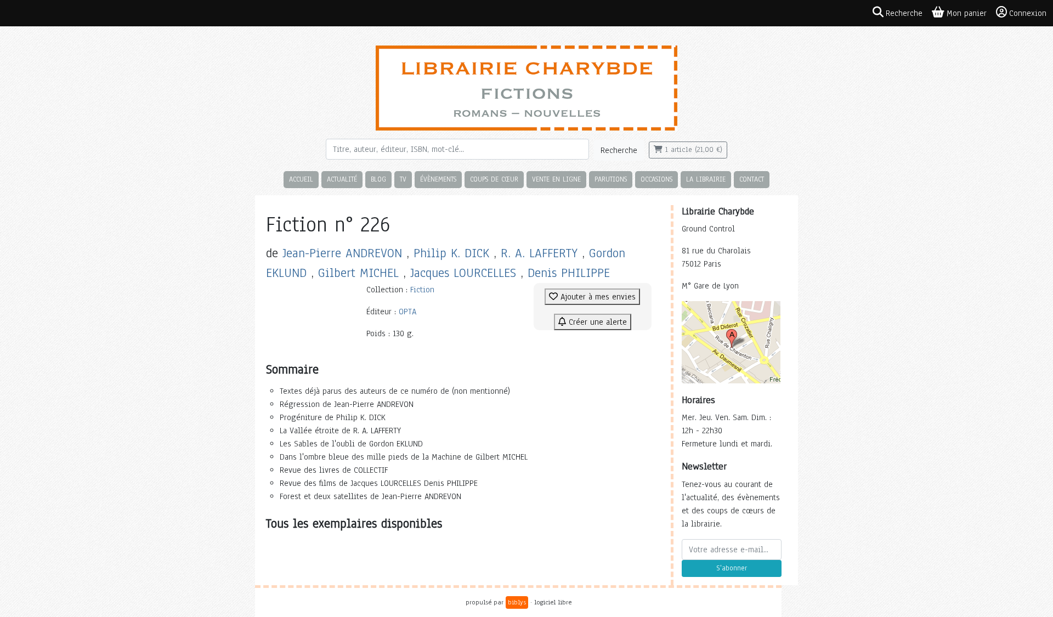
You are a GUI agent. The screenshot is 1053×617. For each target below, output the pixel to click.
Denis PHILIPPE (569, 272)
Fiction (422, 289)
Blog (378, 179)
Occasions (656, 179)
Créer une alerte (596, 321)
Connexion (1027, 13)
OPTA (407, 311)
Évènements (438, 179)
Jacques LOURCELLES (463, 272)
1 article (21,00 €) (692, 150)
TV (403, 179)
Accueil (301, 179)
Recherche (619, 150)
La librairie (706, 179)
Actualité (342, 179)
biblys (517, 602)
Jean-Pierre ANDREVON (342, 253)
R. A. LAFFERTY (539, 253)
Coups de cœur (494, 179)
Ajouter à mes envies (597, 296)
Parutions (611, 179)
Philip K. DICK (451, 253)
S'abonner (731, 568)
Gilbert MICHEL (358, 272)
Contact (751, 179)
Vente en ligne (556, 179)
